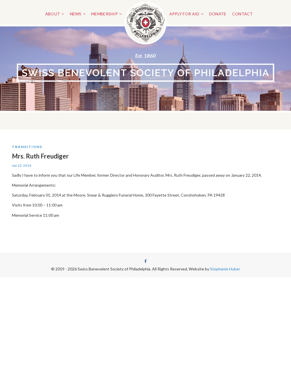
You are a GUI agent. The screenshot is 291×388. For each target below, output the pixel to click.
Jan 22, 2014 (21, 165)
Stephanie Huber (225, 268)
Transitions (27, 147)
